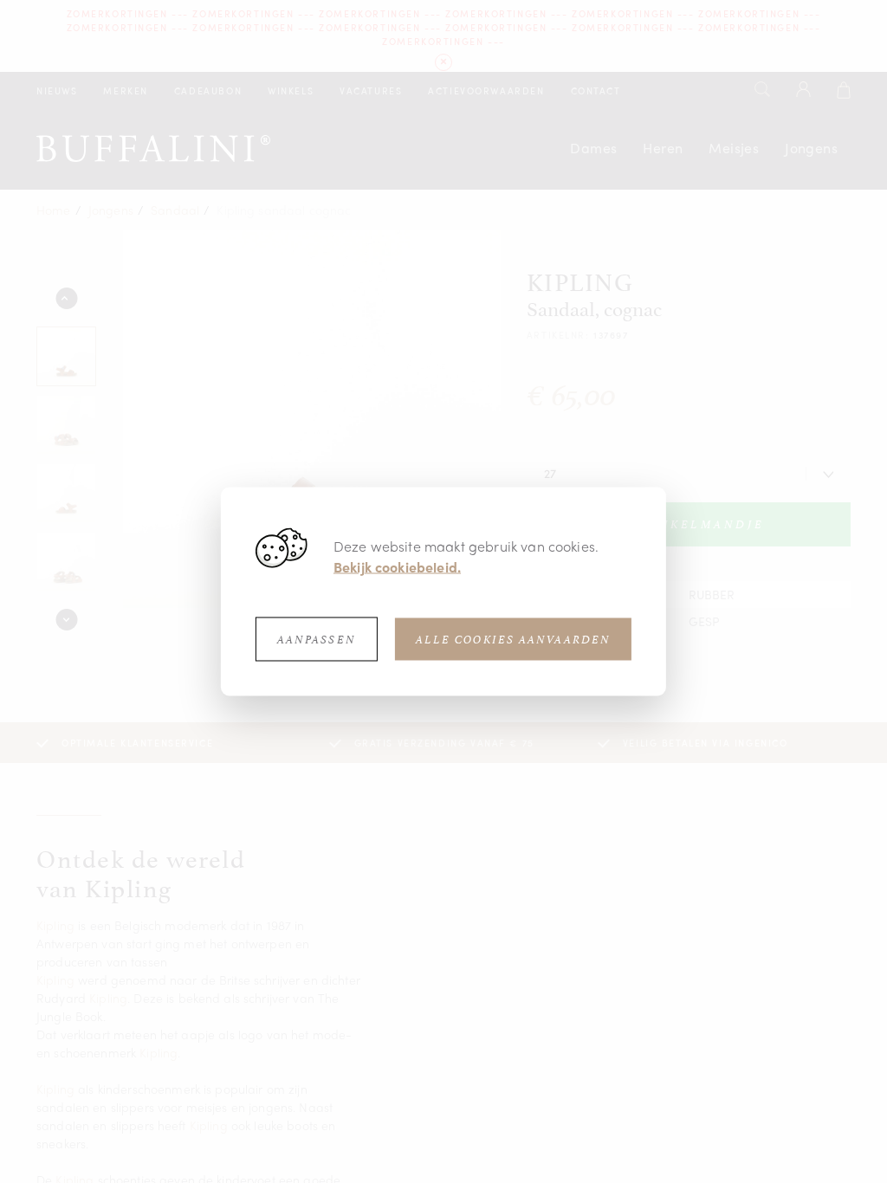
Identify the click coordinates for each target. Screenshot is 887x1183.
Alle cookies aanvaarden (513, 639)
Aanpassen (316, 639)
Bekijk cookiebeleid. (397, 567)
